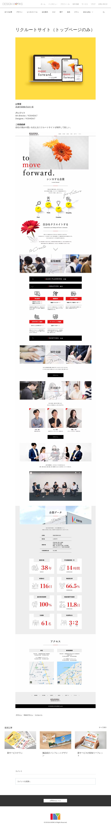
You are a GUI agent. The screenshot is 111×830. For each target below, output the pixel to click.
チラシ (76, 12)
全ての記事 (8, 12)
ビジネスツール (32, 12)
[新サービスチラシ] (20, 740)
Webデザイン (28, 715)
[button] (104, 12)
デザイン (19, 12)
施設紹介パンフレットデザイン (55, 754)
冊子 (61, 12)
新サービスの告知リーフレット (90, 754)
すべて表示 (102, 727)
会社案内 (45, 12)
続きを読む (87, 12)
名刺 (68, 12)
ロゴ (53, 12)
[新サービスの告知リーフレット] (90, 740)
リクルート (38, 715)
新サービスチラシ (15, 753)
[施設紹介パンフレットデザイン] (55, 740)
